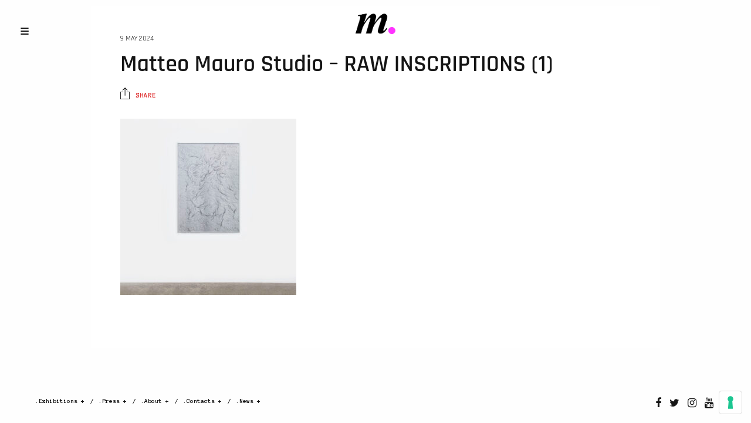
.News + (248, 401)
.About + (155, 401)
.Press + (113, 401)
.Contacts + (202, 401)
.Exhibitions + (59, 401)
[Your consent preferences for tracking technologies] (730, 402)
